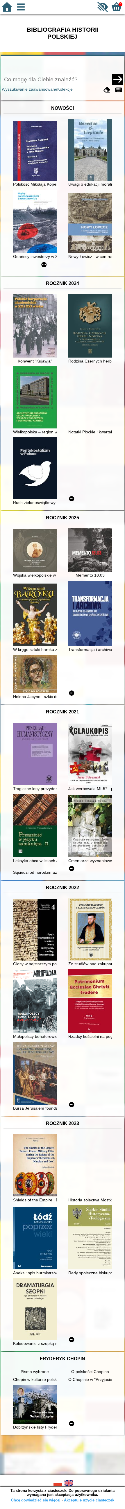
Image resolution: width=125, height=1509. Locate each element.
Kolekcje (65, 89)
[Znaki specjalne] (118, 90)
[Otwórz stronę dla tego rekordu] (36, 151)
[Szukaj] (117, 79)
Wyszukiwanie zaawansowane (29, 89)
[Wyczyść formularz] (107, 90)
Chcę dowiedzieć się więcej (35, 1500)
